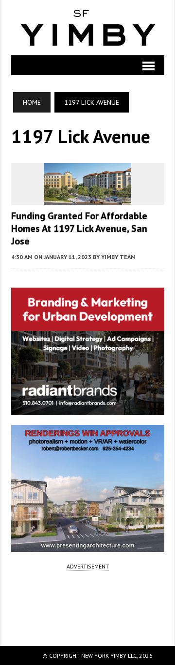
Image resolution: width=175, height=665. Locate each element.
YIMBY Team (118, 256)
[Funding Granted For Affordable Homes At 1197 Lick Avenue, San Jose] (87, 198)
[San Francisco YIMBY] (87, 27)
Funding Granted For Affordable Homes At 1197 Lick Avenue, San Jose (79, 228)
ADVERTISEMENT (88, 566)
